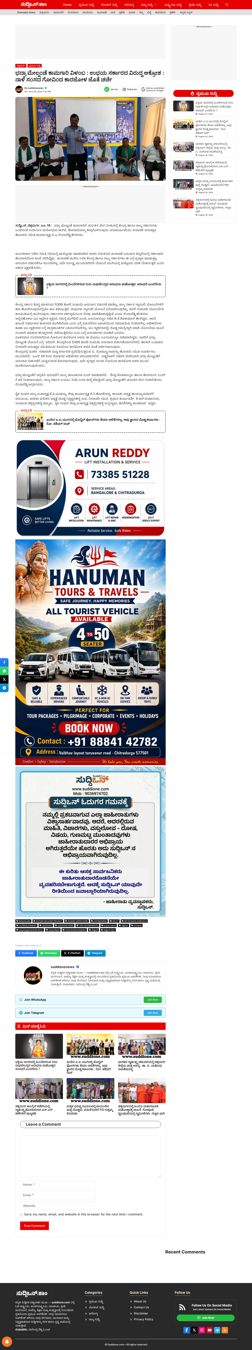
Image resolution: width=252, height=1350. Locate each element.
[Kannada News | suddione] (34, 4)
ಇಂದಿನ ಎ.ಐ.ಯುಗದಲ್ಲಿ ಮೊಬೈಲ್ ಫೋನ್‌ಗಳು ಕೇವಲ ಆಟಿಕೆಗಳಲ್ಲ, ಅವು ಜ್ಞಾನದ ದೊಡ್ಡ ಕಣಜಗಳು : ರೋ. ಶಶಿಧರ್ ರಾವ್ (89, 1067)
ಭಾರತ (132, 12)
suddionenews (36, 88)
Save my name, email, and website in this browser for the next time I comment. (83, 1214)
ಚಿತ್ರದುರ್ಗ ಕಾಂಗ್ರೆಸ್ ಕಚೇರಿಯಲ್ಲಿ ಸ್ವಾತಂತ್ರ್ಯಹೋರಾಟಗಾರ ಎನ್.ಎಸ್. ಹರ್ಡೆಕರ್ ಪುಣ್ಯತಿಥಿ (34, 1109)
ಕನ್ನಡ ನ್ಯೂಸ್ (186, 12)
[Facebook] (4, 662)
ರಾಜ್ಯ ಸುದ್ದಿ (146, 4)
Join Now (152, 999)
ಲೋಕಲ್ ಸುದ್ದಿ (109, 4)
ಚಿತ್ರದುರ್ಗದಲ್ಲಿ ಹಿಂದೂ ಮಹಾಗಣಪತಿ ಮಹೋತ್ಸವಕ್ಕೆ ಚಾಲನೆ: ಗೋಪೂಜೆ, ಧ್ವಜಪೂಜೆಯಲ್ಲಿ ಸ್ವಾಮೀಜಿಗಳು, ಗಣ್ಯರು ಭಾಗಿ (141, 1109)
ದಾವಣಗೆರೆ (58, 12)
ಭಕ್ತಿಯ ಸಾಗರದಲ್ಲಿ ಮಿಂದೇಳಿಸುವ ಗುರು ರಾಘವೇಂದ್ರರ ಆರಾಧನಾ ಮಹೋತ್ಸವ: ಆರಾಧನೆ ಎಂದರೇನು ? (36, 1065)
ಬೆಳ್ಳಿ (149, 12)
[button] (227, 4)
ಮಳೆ (113, 12)
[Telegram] (4, 688)
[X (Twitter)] (4, 679)
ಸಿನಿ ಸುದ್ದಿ (213, 4)
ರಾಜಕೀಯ (88, 12)
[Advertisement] (90, 41)
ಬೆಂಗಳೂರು (73, 12)
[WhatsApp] (4, 671)
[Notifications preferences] (7, 1342)
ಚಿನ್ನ (141, 12)
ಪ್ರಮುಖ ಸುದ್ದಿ (86, 4)
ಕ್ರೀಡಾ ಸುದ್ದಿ (195, 4)
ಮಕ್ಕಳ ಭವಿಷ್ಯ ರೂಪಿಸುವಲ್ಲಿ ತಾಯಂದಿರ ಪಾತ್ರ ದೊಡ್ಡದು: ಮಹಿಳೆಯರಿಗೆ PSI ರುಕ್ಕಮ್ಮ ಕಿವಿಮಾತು (90, 1109)
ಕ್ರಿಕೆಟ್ (122, 12)
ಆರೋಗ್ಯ (129, 4)
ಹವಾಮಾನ (160, 12)
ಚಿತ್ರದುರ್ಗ (44, 12)
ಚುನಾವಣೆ (102, 12)
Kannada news (26, 12)
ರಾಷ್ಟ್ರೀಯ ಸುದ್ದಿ (173, 4)
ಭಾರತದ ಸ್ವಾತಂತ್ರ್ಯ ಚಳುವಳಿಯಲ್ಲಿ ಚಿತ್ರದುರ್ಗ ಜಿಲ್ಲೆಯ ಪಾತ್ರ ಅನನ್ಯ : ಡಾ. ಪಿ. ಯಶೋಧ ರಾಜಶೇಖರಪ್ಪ (141, 1065)
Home (67, 4)
